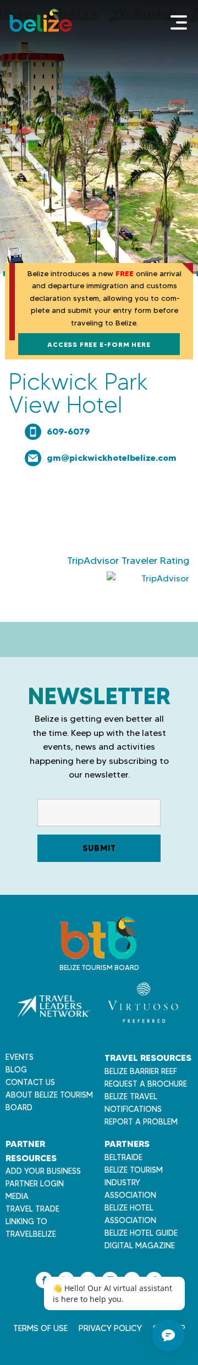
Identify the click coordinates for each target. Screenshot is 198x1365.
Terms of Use (40, 1328)
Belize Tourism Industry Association (134, 1182)
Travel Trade (32, 1209)
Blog (16, 1070)
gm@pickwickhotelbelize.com (112, 457)
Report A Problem (141, 1122)
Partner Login (35, 1184)
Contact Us (30, 1082)
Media (17, 1196)
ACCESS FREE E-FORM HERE (98, 344)
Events (20, 1057)
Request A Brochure (146, 1084)
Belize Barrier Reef (141, 1071)
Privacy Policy (110, 1328)
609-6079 (68, 431)
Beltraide (123, 1157)
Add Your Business (43, 1171)
